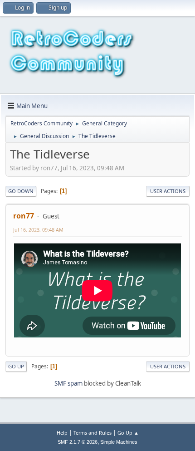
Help (62, 432)
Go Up (16, 366)
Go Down (21, 191)
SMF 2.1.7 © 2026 (78, 442)
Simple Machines (118, 442)
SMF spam (68, 383)
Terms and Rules (92, 432)
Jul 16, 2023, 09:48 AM (38, 229)
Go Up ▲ (128, 432)
